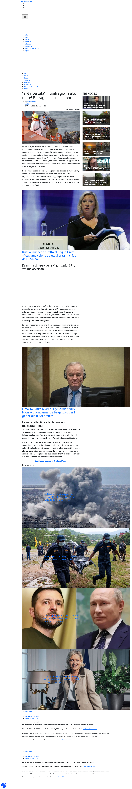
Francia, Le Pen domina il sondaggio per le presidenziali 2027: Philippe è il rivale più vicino (61, 679)
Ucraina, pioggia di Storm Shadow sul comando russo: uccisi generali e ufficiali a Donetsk (60, 618)
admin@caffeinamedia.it (90, 729)
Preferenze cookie (31, 718)
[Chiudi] (25, 16)
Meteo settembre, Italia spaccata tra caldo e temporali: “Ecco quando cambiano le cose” (96, 151)
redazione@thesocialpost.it (64, 739)
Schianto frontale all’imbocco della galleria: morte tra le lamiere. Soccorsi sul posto (94, 120)
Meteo (85, 148)
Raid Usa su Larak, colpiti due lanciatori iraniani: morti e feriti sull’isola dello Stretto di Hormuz (59, 497)
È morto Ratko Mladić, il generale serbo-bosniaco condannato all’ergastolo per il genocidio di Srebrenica (49, 412)
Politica (27, 37)
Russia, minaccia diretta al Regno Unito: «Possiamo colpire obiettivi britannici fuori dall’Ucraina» (50, 255)
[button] (4, 785)
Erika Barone (31, 102)
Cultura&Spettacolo (32, 48)
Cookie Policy (34, 722)
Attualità (28, 44)
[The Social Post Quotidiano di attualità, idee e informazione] (74, 26)
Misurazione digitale (32, 716)
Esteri (27, 39)
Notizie (85, 117)
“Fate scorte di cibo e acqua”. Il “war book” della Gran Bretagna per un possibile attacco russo (95, 136)
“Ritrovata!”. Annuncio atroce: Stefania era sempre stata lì (95, 168)
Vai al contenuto (26, 1)
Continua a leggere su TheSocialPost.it (51, 461)
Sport (27, 51)
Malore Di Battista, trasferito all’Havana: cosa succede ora (94, 106)
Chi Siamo (28, 712)
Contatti (28, 714)
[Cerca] (23, 13)
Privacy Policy (26, 722)
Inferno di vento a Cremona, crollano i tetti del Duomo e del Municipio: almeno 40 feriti (95, 182)
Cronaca (28, 42)
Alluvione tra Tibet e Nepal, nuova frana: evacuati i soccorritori (60, 558)
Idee (26, 35)
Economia (28, 46)
